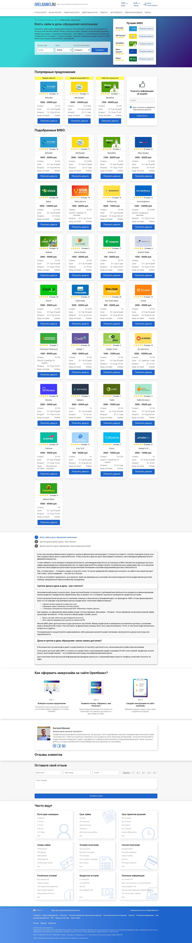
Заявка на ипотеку (62, 918)
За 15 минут (126, 818)
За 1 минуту (126, 829)
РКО (52, 918)
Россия (36, 923)
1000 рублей (42, 849)
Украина (43, 923)
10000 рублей (42, 859)
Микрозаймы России (45, 893)
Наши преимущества (50, 915)
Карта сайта (75, 918)
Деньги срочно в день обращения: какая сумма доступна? (65, 546)
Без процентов (43, 879)
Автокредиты (116, 12)
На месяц (83, 829)
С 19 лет (40, 825)
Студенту (40, 818)
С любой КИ (84, 879)
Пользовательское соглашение (115, 915)
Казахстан (52, 923)
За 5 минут (126, 825)
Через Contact (127, 856)
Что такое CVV (127, 879)
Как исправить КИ (129, 886)
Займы (148, 12)
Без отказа (84, 863)
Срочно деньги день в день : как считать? (58, 542)
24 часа (82, 818)
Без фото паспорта (87, 852)
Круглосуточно (85, 825)
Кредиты (104, 12)
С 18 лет (40, 822)
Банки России (55, 12)
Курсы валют (40, 12)
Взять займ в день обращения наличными (58, 537)
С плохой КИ (84, 883)
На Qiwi (124, 859)
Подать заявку (43, 883)
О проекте (37, 915)
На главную (40, 20)
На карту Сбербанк (129, 852)
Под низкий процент (45, 890)
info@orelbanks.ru (152, 910)
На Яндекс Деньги (129, 863)
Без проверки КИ (86, 890)
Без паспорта (85, 849)
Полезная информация (145, 915)
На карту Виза (127, 849)
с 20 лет (40, 829)
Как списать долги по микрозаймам (136, 883)
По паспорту (84, 856)
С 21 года (40, 832)
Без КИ (82, 886)
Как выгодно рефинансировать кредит (137, 890)
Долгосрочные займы (88, 832)
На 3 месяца (84, 822)
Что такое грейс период (131, 893)
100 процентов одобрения (47, 886)
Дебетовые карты (90, 12)
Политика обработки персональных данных (85, 915)
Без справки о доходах (89, 859)
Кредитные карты (72, 12)
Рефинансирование (133, 12)
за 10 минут (126, 822)
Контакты (63, 915)
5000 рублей (42, 856)
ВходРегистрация (152, 4)
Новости (131, 915)
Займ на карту (52, 20)
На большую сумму (45, 863)
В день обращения (129, 832)
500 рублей (41, 852)
